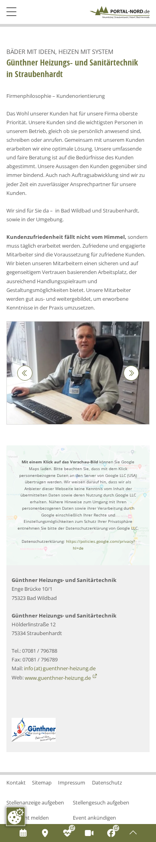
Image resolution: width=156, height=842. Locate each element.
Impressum (71, 782)
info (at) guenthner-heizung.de (60, 668)
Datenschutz (107, 782)
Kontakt (16, 782)
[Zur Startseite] (120, 12)
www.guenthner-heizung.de (58, 677)
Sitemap (42, 782)
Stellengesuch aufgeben (101, 802)
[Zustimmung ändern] (15, 816)
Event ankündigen (94, 817)
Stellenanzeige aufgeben (35, 802)
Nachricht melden (27, 817)
